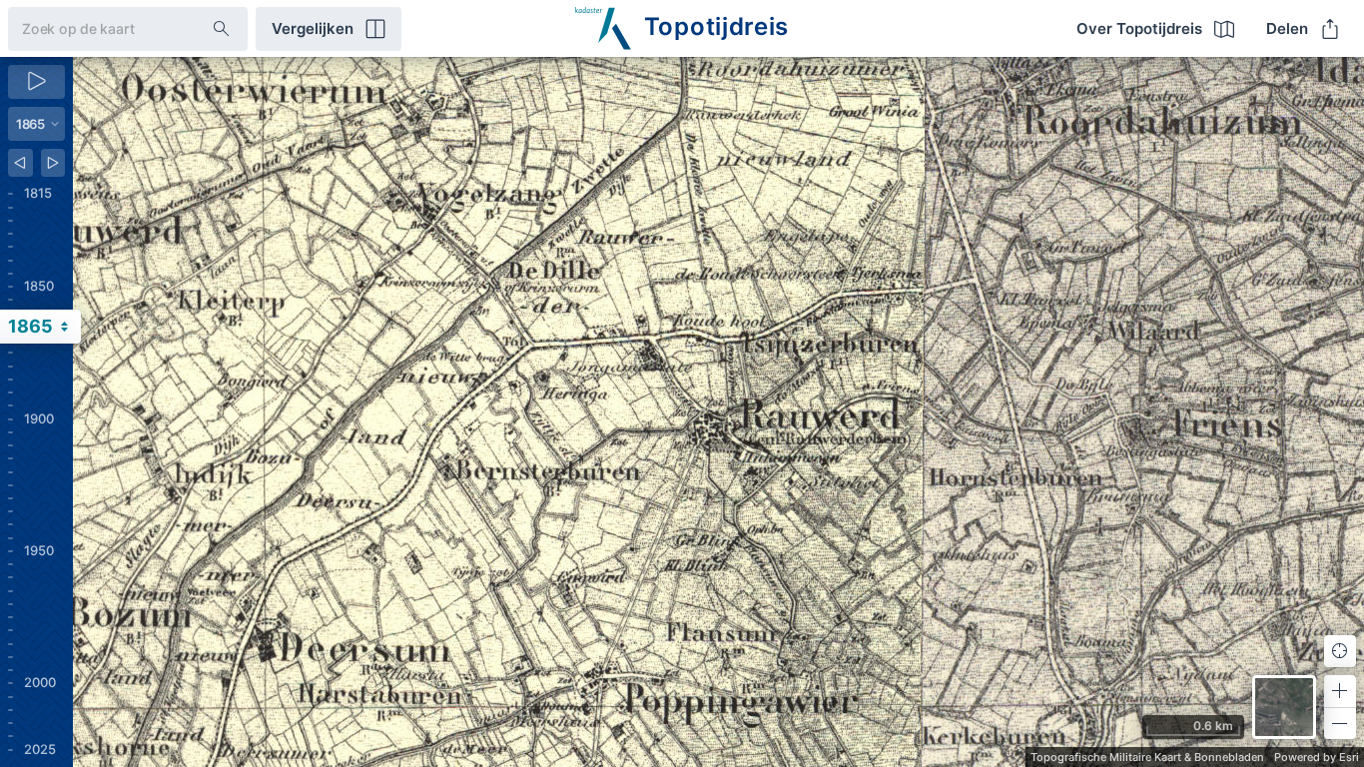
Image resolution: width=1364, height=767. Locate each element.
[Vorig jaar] (20, 163)
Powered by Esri (1316, 757)
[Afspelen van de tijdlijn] (36, 82)
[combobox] (94, 28)
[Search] (222, 29)
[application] (718, 412)
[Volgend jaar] (53, 163)
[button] (1340, 691)
